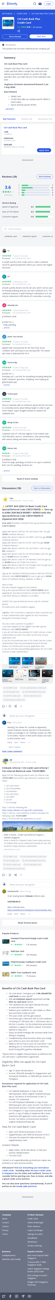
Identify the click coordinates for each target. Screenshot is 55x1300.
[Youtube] (29, 1296)
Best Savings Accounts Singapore (37, 1276)
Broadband (32, 1238)
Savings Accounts (35, 1234)
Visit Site (41, 36)
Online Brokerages (36, 1222)
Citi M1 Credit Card (13, 696)
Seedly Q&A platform (26, 1186)
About (4, 1218)
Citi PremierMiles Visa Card (35, 692)
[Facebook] (10, 1296)
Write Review (15, 36)
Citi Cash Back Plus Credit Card (34, 688)
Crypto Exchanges (35, 1230)
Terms (5, 1234)
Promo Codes (28, 501)
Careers (5, 1226)
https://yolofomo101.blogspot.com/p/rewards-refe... (29, 910)
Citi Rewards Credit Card (15, 700)
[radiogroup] (25, 27)
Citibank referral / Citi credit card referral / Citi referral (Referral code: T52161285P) (25, 769)
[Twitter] (3, 1296)
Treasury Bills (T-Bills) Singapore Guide (37, 1263)
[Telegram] (23, 1296)
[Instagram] (16, 1296)
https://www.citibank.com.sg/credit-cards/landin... (23, 810)
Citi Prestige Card (12, 692)
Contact (5, 1222)
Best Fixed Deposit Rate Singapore (38, 1256)
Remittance (32, 1242)
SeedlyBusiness (8, 1255)
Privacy (5, 1230)
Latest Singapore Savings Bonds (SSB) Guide (38, 1270)
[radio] (22, 27)
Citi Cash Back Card (33, 696)
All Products (7, 13)
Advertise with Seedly (11, 1259)
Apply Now (44, 150)
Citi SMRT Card (11, 688)
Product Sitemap (35, 1245)
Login (48, 3)
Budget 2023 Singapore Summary (38, 1283)
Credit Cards (22, 13)
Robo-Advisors (34, 1226)
